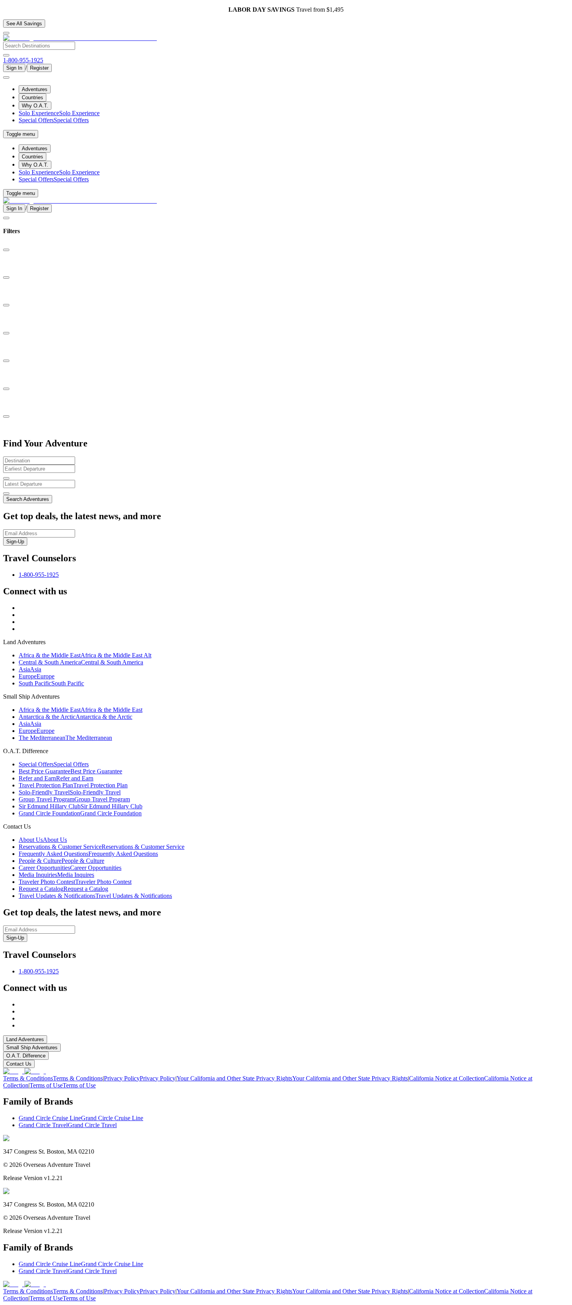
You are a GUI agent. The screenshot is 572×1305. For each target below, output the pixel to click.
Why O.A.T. (35, 106)
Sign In (14, 68)
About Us (43, 839)
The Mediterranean (65, 737)
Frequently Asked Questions (88, 853)
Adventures (34, 89)
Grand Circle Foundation (80, 813)
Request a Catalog (63, 888)
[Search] (6, 55)
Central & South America (81, 662)
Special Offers (54, 120)
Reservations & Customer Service (101, 846)
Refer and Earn (56, 778)
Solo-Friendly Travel (70, 792)
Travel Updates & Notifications (95, 895)
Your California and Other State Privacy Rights (292, 1078)
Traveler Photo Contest (75, 881)
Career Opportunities (70, 867)
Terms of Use (63, 1085)
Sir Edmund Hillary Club (80, 806)
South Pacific (51, 683)
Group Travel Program (74, 799)
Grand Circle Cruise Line (81, 1118)
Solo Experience (59, 113)
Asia (30, 669)
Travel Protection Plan (73, 785)
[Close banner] (6, 33)
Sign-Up (15, 541)
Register (39, 68)
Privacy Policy (139, 1078)
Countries (32, 97)
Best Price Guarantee (70, 771)
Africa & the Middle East (85, 655)
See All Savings (24, 23)
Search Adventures (27, 499)
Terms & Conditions (53, 1078)
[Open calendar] (6, 478)
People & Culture (61, 860)
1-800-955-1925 (39, 574)
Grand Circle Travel (68, 1125)
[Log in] (6, 77)
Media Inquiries (56, 874)
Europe (36, 676)
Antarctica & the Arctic (75, 716)
